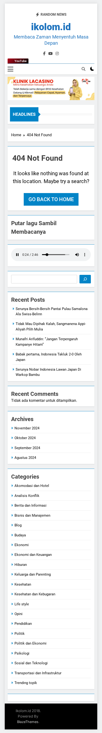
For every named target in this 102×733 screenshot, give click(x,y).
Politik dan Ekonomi (30, 643)
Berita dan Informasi (30, 505)
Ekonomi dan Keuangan (33, 555)
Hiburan (20, 565)
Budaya (20, 535)
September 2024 (27, 448)
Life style (21, 604)
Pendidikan (23, 623)
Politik (19, 633)
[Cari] (85, 279)
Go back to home (51, 199)
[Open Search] (83, 69)
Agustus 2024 (25, 458)
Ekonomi (21, 545)
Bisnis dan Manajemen (32, 515)
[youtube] (50, 54)
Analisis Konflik (26, 496)
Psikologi (21, 653)
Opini (18, 614)
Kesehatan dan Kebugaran (34, 594)
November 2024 (26, 428)
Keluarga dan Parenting (32, 574)
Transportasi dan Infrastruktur (37, 673)
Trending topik (25, 683)
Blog (18, 525)
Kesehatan (22, 584)
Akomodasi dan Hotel (31, 486)
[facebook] (44, 54)
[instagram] (57, 54)
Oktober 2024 (25, 438)
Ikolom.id (51, 27)
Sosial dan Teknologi (31, 663)
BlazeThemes (27, 722)
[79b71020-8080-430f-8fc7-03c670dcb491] (51, 88)
